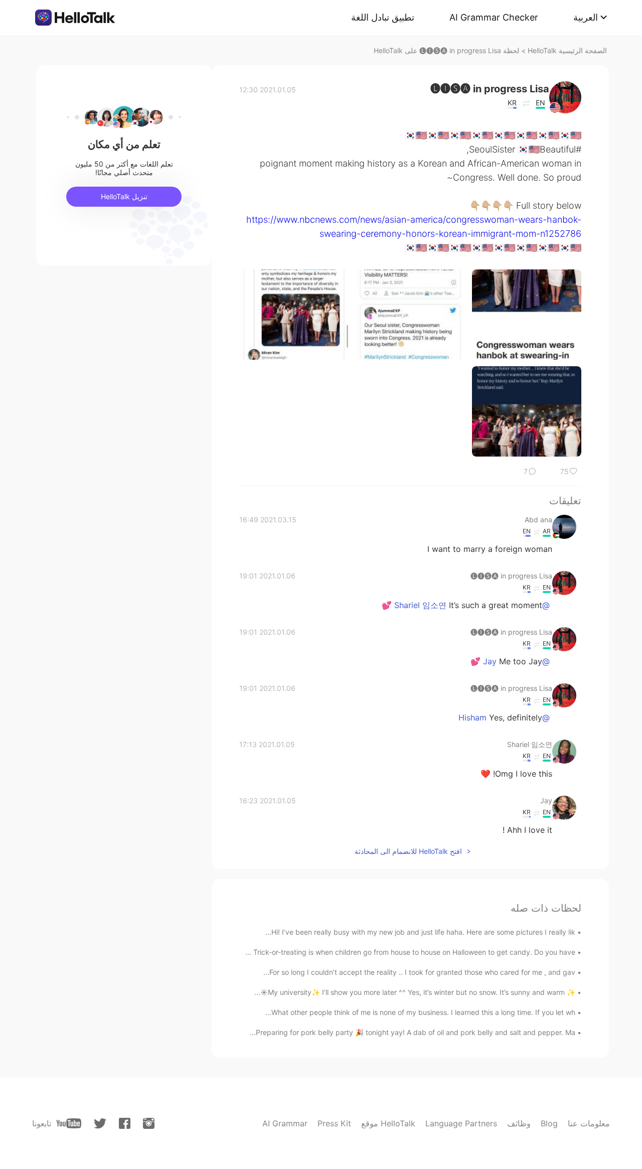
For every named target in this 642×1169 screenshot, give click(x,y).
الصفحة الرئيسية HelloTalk (567, 50)
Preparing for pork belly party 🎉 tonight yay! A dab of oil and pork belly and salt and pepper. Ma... (412, 1032)
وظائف (519, 1123)
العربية (585, 17)
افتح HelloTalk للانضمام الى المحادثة (408, 851)
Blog (549, 1123)
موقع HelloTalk (388, 1123)
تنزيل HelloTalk (124, 196)
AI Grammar (284, 1123)
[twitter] (100, 1123)
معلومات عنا (589, 1123)
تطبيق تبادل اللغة (382, 17)
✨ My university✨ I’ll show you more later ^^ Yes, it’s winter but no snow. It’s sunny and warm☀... (414, 992)
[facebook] (124, 1123)
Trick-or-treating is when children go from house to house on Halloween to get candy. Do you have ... (410, 952)
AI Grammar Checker (493, 17)
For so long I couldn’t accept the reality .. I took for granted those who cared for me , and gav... (419, 972)
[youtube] (68, 1123)
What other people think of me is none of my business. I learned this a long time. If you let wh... (420, 1012)
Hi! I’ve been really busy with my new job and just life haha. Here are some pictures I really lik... (420, 932)
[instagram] (148, 1123)
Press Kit (334, 1123)
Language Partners (461, 1123)
